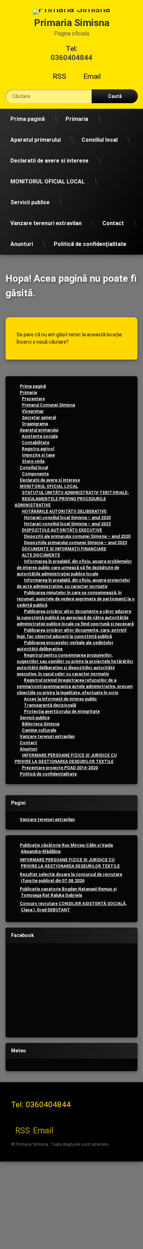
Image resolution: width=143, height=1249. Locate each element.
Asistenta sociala (40, 436)
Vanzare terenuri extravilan (46, 223)
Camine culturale (39, 730)
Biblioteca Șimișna (40, 724)
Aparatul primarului (35, 140)
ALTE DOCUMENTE (41, 555)
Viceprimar (33, 411)
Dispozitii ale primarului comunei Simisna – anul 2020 (77, 536)
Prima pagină (27, 119)
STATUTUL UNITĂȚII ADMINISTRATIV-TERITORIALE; (75, 492)
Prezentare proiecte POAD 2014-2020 (60, 767)
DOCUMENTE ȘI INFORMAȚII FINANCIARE (64, 549)
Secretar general (39, 417)
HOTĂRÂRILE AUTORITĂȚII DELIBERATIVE (64, 511)
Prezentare (33, 398)
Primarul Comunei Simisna (48, 405)
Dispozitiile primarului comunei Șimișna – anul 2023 (75, 542)
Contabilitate (35, 442)
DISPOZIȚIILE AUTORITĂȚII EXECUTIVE (62, 530)
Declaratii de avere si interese (49, 160)
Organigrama (35, 423)
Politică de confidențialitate (90, 244)
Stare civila (33, 461)
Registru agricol (38, 448)
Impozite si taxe (38, 455)
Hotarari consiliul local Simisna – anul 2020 (67, 517)
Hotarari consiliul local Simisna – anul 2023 (67, 523)
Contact (113, 223)
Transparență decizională (50, 705)
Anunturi (21, 244)
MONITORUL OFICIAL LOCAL (47, 181)
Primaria (77, 119)
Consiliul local (100, 140)
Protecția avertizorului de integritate (62, 711)
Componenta (35, 473)
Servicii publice (30, 202)
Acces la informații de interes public (60, 699)
